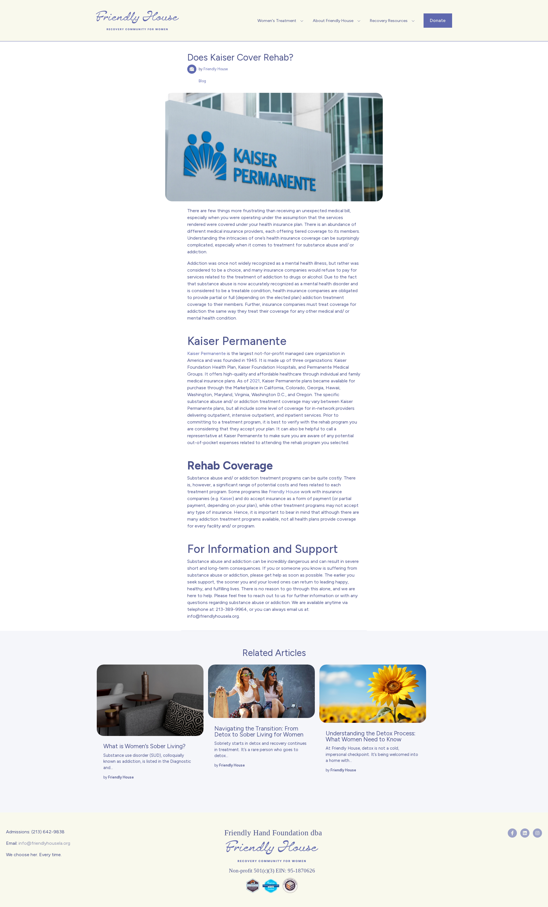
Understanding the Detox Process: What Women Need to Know (371, 736)
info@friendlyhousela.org (213, 616)
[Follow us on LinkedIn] (524, 833)
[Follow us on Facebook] (512, 833)
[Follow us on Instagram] (537, 833)
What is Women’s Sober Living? (144, 746)
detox (367, 748)
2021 (255, 381)
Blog (202, 81)
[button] (281, 20)
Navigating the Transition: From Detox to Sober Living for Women (258, 731)
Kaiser (226, 498)
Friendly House (216, 69)
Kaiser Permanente (206, 353)
